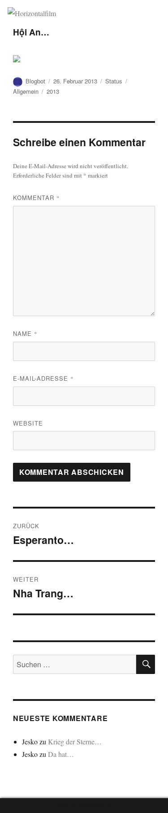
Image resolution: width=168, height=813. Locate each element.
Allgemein (26, 91)
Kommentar (36, 197)
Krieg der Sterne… (75, 741)
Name (25, 333)
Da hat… (61, 754)
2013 (53, 91)
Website (28, 423)
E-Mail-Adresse (43, 378)
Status (113, 81)
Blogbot (35, 81)
